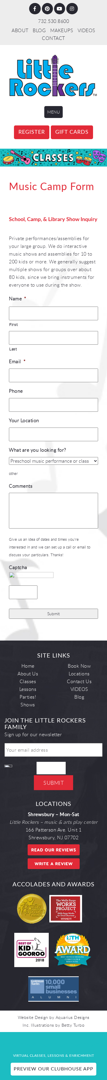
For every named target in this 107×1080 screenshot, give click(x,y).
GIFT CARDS (72, 132)
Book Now (79, 666)
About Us (28, 673)
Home (27, 666)
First (13, 324)
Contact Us (79, 681)
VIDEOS (86, 30)
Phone (16, 391)
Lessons (28, 689)
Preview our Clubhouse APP (53, 1069)
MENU (53, 112)
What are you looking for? (37, 450)
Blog (39, 30)
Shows (28, 704)
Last (13, 349)
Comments (20, 486)
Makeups (61, 30)
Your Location (24, 420)
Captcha (18, 567)
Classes (28, 681)
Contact (53, 38)
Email (17, 361)
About (20, 30)
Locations (79, 673)
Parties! (28, 697)
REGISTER (31, 132)
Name (17, 299)
